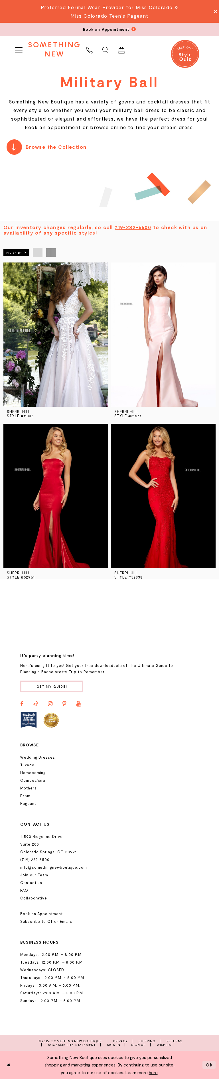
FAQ (24, 890)
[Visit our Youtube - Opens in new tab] (78, 704)
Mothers (28, 788)
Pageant (28, 803)
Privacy (120, 1041)
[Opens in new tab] (28, 719)
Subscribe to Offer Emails (46, 921)
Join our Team (34, 875)
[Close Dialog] (8, 1065)
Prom (25, 795)
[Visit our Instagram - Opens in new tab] (50, 704)
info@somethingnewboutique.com (53, 867)
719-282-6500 (133, 227)
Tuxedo (27, 765)
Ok (209, 1064)
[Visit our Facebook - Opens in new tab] (21, 704)
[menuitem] (18, 49)
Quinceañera (32, 780)
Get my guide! (51, 686)
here (153, 1072)
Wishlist (165, 1045)
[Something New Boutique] (54, 49)
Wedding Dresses (37, 757)
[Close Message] (213, 11)
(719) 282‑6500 (35, 859)
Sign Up (138, 1045)
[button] (18, 49)
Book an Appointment (41, 913)
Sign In (113, 1045)
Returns (175, 1041)
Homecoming (33, 772)
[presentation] (55, 334)
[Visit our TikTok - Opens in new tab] (35, 704)
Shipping (147, 1041)
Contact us (31, 882)
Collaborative (33, 898)
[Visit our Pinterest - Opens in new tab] (64, 704)
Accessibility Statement (72, 1045)
